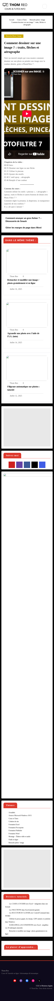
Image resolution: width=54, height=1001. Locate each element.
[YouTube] (12, 465)
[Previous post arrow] (47, 220)
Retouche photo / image (13, 36)
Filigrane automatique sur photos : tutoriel (23, 388)
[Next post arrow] (47, 229)
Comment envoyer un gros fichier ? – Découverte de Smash (23, 219)
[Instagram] (42, 465)
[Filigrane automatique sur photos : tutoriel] (27, 368)
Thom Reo (14, 276)
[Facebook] (27, 465)
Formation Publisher (15, 831)
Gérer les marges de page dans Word (23, 227)
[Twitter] (34, 465)
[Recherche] (44, 6)
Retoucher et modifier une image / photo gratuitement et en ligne (23, 281)
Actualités (12, 813)
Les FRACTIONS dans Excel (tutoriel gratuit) (24, 910)
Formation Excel (14, 825)
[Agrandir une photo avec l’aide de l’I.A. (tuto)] (27, 315)
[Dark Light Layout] (51, 6)
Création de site (14, 821)
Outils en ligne (13, 840)
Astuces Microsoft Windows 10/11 (20, 815)
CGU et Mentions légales (44, 986)
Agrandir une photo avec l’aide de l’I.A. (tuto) (23, 335)
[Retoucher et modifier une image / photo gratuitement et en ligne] (27, 261)
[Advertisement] (27, 427)
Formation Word (14, 834)
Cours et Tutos (13, 819)
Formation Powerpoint (16, 828)
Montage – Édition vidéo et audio (19, 837)
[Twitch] (19, 465)
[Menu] (36, 6)
